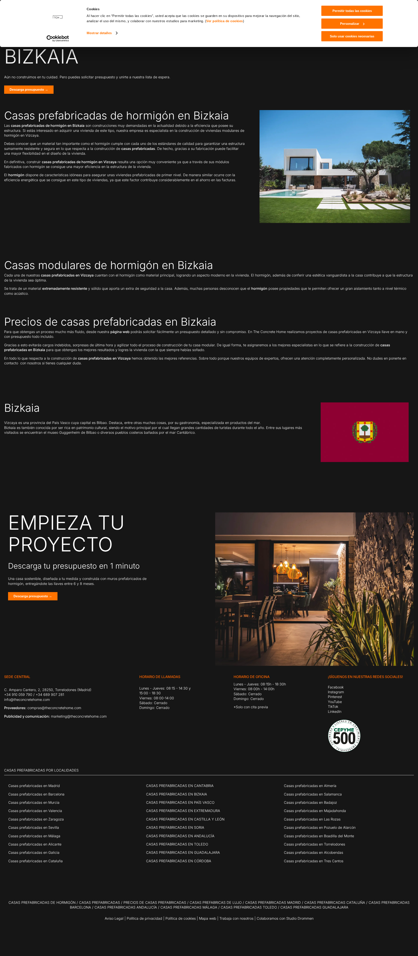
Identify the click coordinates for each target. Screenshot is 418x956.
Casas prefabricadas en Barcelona (36, 794)
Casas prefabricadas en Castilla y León (185, 819)
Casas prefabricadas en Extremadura (183, 811)
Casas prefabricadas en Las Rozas (312, 819)
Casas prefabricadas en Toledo (177, 844)
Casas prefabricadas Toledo (249, 907)
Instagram (336, 692)
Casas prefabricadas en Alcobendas (313, 852)
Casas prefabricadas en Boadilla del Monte (319, 836)
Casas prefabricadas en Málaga (34, 836)
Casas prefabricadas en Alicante (34, 844)
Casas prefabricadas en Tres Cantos (313, 861)
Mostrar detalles (99, 33)
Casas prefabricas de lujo (216, 902)
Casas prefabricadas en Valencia (35, 811)
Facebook (336, 687)
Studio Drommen (299, 918)
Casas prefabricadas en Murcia (33, 802)
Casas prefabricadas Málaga (188, 907)
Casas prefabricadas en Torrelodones (314, 844)
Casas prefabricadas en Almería (310, 786)
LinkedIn (334, 711)
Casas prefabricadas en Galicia (33, 852)
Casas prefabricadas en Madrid (34, 786)
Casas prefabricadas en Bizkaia (176, 794)
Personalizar (349, 23)
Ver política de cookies (224, 21)
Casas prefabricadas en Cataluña (35, 861)
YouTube (335, 702)
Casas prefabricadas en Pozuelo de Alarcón (320, 827)
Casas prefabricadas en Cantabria (180, 786)
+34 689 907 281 (50, 694)
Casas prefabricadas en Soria (175, 827)
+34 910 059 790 (18, 694)
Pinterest (335, 697)
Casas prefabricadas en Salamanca (313, 794)
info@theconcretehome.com (27, 699)
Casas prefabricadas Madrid (273, 902)
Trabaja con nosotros (236, 918)
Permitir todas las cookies (352, 11)
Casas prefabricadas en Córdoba (178, 861)
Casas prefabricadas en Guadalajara (183, 852)
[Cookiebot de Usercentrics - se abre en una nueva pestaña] (58, 38)
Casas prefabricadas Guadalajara (314, 907)
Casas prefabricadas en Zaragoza (36, 819)
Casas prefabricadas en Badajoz (310, 802)
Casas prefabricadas (99, 902)
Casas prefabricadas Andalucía (125, 907)
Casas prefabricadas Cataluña (334, 902)
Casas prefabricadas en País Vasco (180, 802)
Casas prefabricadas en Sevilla (33, 827)
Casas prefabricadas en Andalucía (180, 836)
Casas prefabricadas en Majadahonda (315, 811)
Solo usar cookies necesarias (352, 36)
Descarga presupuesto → (29, 89)
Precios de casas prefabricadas (154, 902)
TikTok (333, 706)
